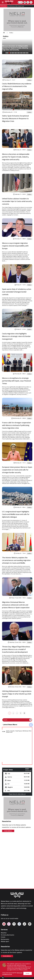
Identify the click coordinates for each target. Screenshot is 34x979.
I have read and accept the (12, 973)
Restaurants (5, 939)
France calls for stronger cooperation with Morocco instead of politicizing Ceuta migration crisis (16, 425)
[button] (6, 52)
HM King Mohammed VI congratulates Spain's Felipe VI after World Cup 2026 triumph (16, 694)
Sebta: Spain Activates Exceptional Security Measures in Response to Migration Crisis (15, 118)
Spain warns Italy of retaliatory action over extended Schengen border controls (16, 292)
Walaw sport (5, 941)
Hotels (3, 937)
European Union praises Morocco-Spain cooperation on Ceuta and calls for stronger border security (17, 470)
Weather (4, 933)
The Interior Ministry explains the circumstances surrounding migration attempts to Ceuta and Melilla (16, 560)
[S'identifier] (27, 2)
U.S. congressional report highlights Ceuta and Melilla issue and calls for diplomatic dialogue (15, 514)
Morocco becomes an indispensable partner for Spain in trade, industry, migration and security (15, 157)
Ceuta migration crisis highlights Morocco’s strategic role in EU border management (16, 336)
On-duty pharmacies (7, 935)
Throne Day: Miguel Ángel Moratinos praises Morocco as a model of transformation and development (16, 649)
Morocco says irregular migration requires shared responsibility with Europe (15, 246)
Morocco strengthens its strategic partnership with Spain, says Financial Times (16, 381)
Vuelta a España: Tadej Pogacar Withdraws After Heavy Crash (18, 731)
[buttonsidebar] (3, 2)
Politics (29, 80)
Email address (8, 831)
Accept (27, 973)
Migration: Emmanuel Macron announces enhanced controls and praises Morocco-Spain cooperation (15, 605)
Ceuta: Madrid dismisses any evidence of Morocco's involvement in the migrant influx (16, 86)
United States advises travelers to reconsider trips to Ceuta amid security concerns (17, 201)
